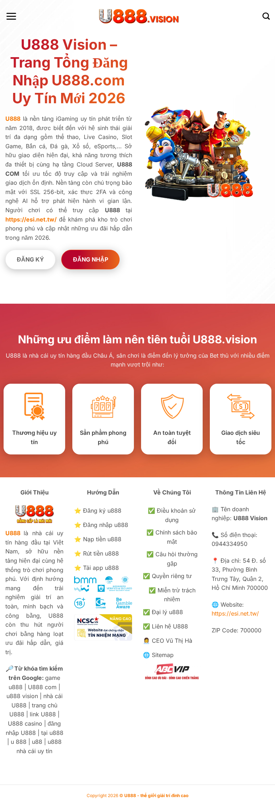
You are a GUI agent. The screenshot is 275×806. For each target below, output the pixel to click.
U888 (12, 533)
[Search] (266, 16)
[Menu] (11, 16)
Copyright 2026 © (137, 795)
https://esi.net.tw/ (235, 613)
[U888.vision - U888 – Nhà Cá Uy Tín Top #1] (138, 16)
